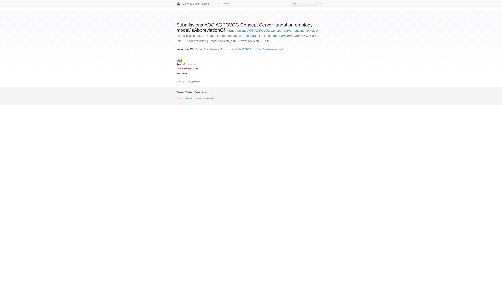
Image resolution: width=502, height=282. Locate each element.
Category (180, 81)
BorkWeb (189, 98)
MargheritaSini (248, 35)
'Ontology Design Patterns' (196, 3)
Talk (263, 35)
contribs (273, 35)
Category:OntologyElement (207, 49)
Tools (225, 3)
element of (231, 49)
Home (216, 3)
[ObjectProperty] (179, 59)
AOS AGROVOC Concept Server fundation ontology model (260, 49)
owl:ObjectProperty (190, 68)
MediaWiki (209, 98)
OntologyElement (193, 81)
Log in (321, 3)
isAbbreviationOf (189, 64)
